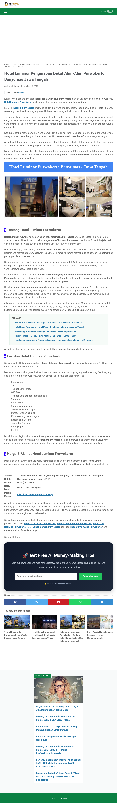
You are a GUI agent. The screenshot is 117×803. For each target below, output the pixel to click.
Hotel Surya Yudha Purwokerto (86, 527)
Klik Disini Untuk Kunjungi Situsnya (35, 494)
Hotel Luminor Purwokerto (17, 102)
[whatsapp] (80, 602)
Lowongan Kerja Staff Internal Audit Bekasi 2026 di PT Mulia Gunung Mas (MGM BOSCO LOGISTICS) (58, 763)
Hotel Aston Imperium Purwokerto (74, 523)
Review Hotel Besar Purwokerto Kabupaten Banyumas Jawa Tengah (45, 336)
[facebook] (15, 602)
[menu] (7, 11)
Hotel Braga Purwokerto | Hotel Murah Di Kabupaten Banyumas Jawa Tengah (49, 327)
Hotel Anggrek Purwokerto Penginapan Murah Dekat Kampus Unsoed (46, 331)
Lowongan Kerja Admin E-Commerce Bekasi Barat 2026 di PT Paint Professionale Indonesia (55, 750)
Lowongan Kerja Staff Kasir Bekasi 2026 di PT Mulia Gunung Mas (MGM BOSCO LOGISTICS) (58, 776)
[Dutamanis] (13, 4)
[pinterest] (58, 602)
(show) (21, 93)
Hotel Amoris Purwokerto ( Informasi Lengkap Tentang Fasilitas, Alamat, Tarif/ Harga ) (54, 340)
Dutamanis (62, 798)
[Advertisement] (58, 39)
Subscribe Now (90, 576)
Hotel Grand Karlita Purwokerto (40, 523)
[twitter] (37, 602)
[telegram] (102, 602)
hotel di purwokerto (23, 108)
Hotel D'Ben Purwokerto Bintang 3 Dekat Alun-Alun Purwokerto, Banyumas (48, 322)
